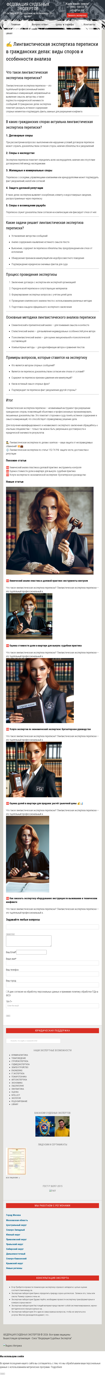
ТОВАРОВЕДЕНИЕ (18, 1058)
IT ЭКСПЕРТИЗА (17, 1073)
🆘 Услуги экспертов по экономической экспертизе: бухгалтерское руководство (46, 474)
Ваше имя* (11, 958)
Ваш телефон (12, 969)
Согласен (2, 1373)
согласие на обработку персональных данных (36, 991)
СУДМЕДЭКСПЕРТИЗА (20, 1064)
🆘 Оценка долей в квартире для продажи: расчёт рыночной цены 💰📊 (44, 803)
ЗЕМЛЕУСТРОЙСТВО (19, 1067)
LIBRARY (9, 33)
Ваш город (11, 980)
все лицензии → (13, 1177)
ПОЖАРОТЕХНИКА (19, 1076)
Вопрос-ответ (40, 24)
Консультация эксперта (52, 1277)
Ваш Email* (11, 952)
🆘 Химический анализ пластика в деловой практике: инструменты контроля (43, 467)
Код (13, 934)
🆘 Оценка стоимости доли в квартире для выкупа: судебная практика (40, 471)
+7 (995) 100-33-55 (77, 7)
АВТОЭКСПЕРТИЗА (19, 1079)
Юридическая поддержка (52, 1030)
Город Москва (13, 1215)
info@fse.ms (77, 10)
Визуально (9, 934)
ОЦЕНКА (14, 1092)
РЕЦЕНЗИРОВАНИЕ (19, 1101)
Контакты (89, 24)
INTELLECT (15, 1095)
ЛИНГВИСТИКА (17, 1089)
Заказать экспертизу (77, 15)
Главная (15, 24)
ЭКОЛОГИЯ (16, 1098)
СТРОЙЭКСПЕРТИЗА (19, 1061)
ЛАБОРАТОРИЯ (17, 1086)
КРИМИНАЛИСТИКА (19, 1055)
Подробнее (56, 1367)
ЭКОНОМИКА (16, 1083)
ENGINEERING (16, 1070)
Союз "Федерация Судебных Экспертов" (52, 1338)
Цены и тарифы (65, 24)
